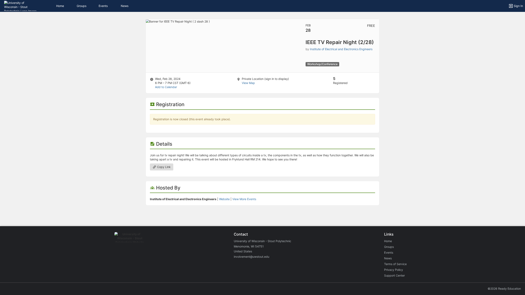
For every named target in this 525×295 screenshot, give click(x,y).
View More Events (244, 199)
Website (224, 199)
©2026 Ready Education (504, 288)
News (124, 6)
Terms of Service (395, 264)
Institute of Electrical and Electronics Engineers (341, 49)
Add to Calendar (166, 87)
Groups (81, 6)
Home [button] (60, 6)
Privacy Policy (393, 269)
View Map (248, 83)
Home (388, 241)
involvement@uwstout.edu (251, 256)
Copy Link (163, 167)
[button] (21, 5)
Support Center (394, 275)
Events (103, 6)
